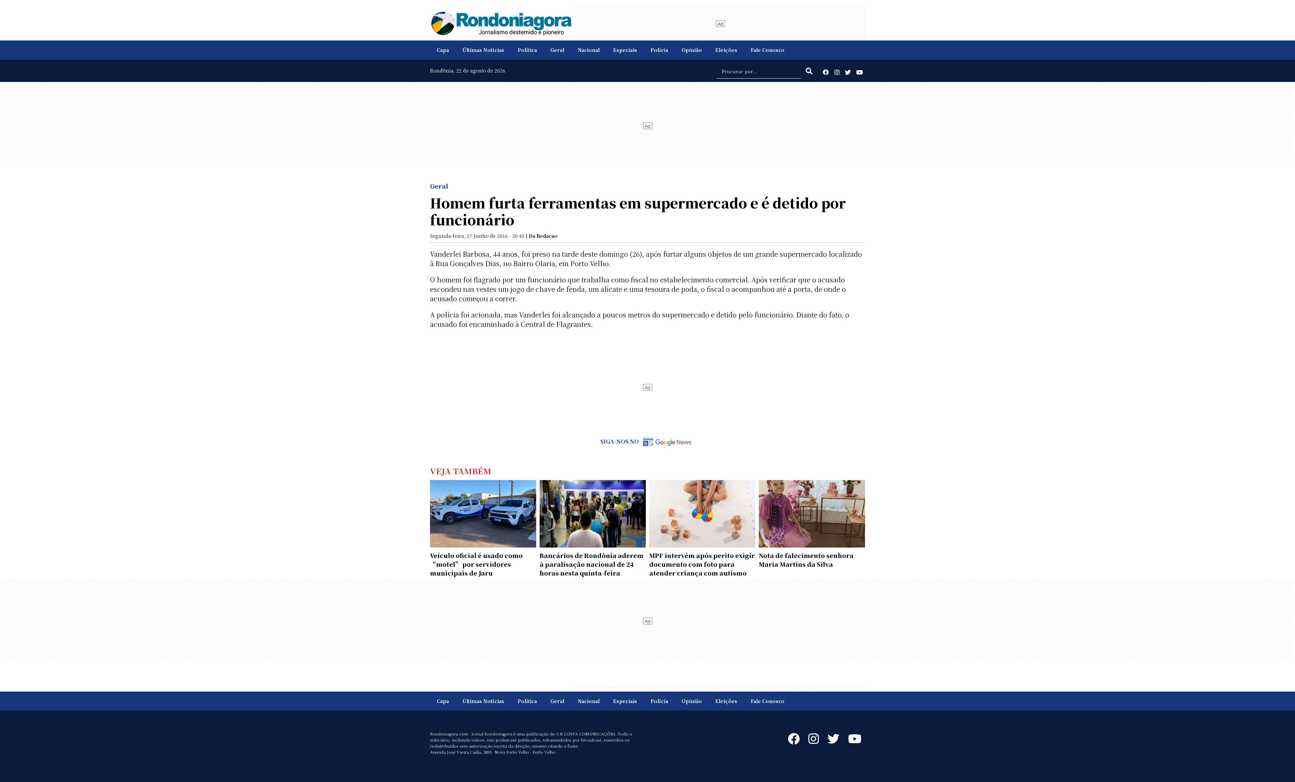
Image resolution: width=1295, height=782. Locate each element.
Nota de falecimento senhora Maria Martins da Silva (806, 559)
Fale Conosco (767, 50)
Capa (443, 50)
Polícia (659, 50)
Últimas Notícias (483, 50)
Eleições (726, 50)
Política (527, 50)
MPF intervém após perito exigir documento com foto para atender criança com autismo (702, 564)
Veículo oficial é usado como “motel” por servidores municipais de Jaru (476, 564)
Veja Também (460, 471)
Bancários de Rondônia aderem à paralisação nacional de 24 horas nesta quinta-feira (591, 564)
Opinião (692, 50)
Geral (557, 50)
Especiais (625, 50)
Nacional (589, 50)
